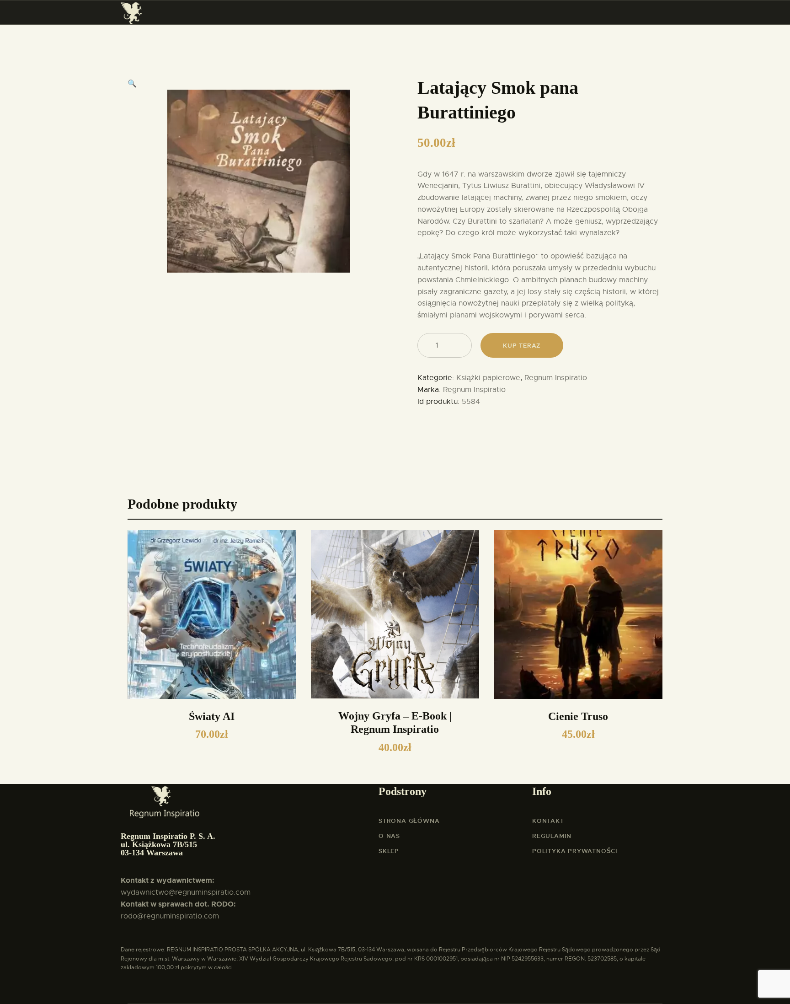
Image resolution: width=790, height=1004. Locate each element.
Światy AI (212, 716)
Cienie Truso (578, 716)
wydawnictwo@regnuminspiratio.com (186, 892)
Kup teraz (521, 345)
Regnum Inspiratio (555, 377)
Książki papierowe (488, 377)
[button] (132, 83)
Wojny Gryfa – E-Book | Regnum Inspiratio (395, 723)
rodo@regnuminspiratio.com (170, 916)
